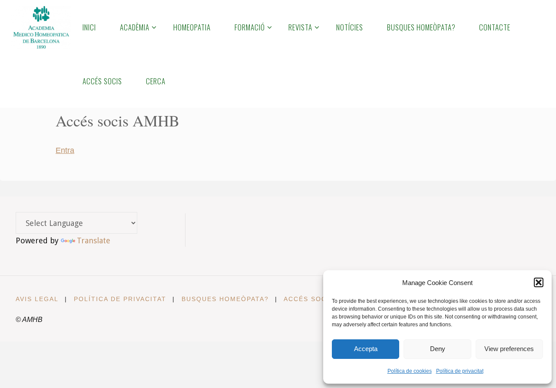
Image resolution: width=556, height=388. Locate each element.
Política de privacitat (459, 371)
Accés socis (309, 298)
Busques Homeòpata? (225, 298)
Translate (93, 240)
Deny (437, 348)
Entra (65, 150)
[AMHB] (41, 27)
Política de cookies (409, 371)
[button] (538, 282)
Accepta (365, 348)
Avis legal (37, 298)
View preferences (509, 348)
